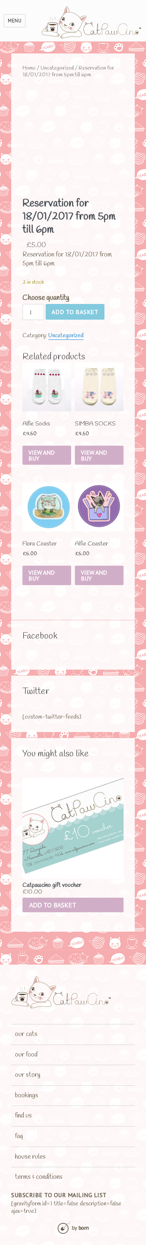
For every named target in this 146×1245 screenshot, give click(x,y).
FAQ (19, 1136)
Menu (14, 21)
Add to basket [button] (52, 905)
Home (29, 68)
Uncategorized (57, 68)
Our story (27, 1074)
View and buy (41, 455)
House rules (30, 1156)
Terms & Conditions (39, 1176)
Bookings (26, 1095)
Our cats (26, 1034)
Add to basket (75, 312)
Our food (26, 1054)
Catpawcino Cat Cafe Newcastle (92, 22)
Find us (23, 1115)
